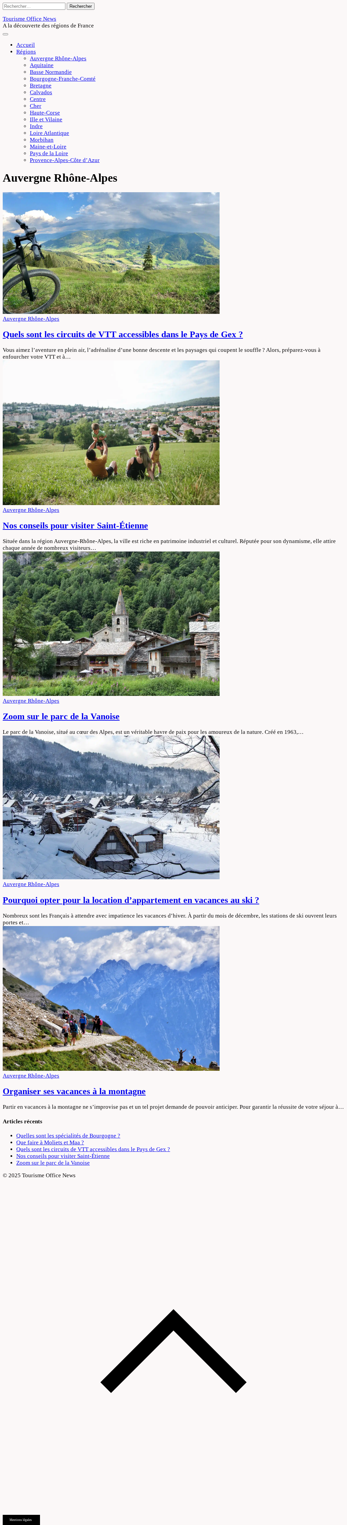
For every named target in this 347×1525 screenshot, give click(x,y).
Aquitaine (42, 65)
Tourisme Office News (29, 19)
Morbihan (42, 140)
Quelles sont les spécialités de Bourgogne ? (68, 1135)
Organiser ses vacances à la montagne (74, 1091)
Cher (35, 106)
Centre (38, 99)
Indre (36, 126)
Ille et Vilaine (46, 119)
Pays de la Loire (49, 153)
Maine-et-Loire (48, 146)
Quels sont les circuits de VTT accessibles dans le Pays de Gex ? (123, 334)
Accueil (25, 45)
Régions (26, 51)
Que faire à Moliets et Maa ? (50, 1142)
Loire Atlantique (49, 133)
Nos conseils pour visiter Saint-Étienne (75, 525)
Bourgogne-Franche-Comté (63, 79)
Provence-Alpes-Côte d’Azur (65, 160)
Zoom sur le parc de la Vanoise (61, 716)
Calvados (41, 92)
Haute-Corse (45, 112)
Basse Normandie (51, 72)
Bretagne (41, 85)
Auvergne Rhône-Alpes (58, 58)
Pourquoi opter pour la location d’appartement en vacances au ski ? (131, 900)
